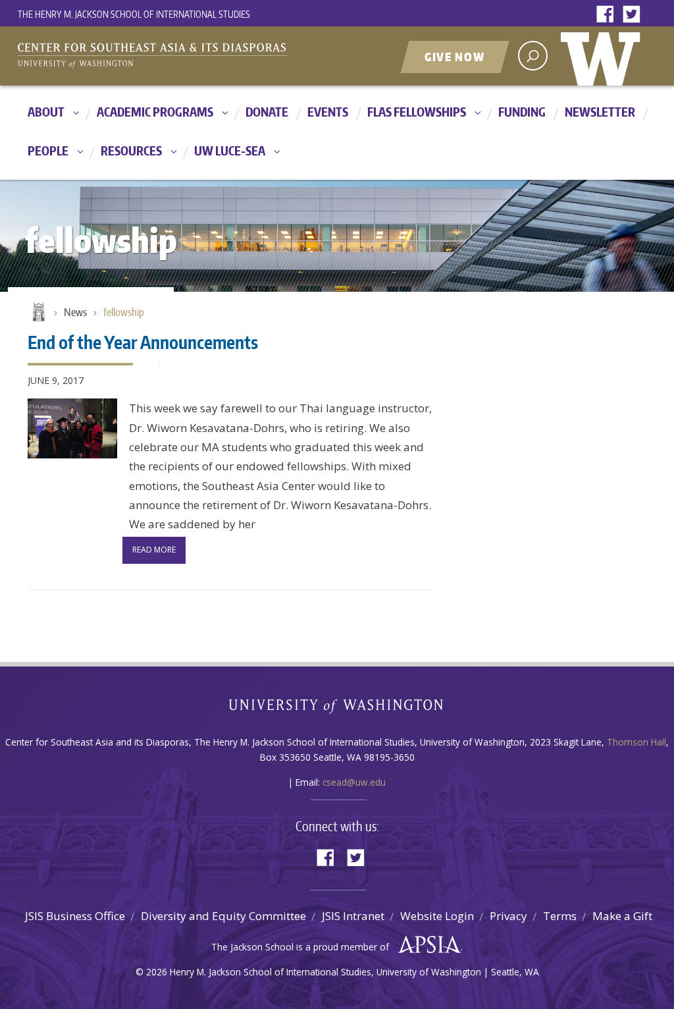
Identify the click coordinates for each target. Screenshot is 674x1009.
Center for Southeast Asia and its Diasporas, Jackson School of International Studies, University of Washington (166, 57)
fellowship (123, 312)
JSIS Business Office (75, 915)
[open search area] (533, 55)
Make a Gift (622, 915)
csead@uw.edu (354, 782)
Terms (560, 915)
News (75, 312)
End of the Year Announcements (143, 342)
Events (327, 111)
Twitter (634, 14)
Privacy (508, 915)
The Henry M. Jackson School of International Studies (134, 14)
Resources (131, 150)
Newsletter (600, 111)
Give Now (455, 56)
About (46, 111)
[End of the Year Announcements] (72, 428)
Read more (154, 549)
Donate (267, 111)
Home (37, 312)
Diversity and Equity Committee (223, 915)
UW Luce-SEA (229, 150)
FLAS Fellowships (416, 111)
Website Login (437, 915)
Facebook (608, 14)
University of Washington (603, 56)
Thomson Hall (636, 742)
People (48, 150)
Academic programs (155, 111)
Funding (522, 111)
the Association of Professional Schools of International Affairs (426, 945)
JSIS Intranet (353, 915)
